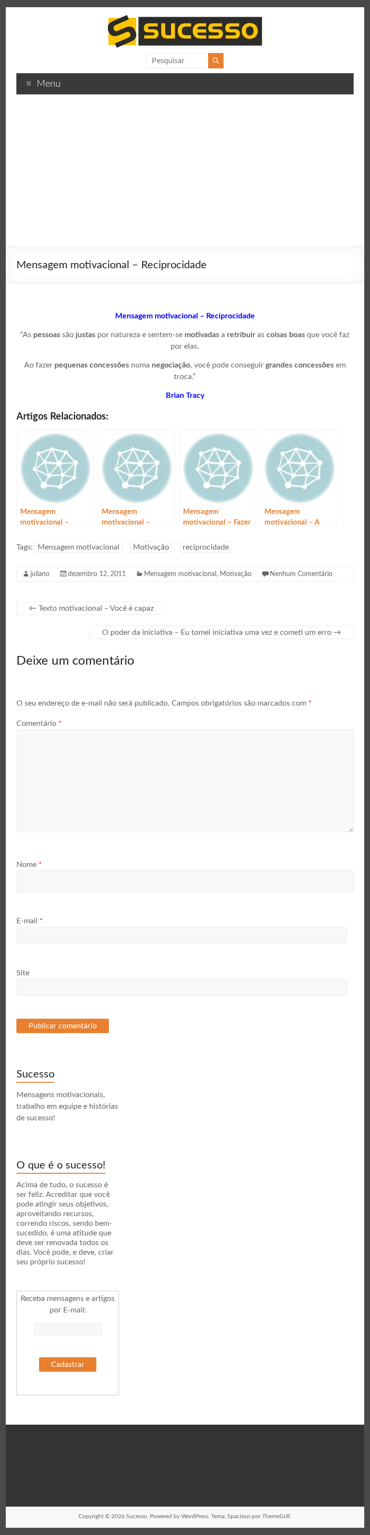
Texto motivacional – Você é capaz (91, 608)
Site (22, 973)
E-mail (29, 921)
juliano (40, 574)
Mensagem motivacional (78, 547)
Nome (29, 864)
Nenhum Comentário (301, 574)
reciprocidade (206, 547)
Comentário (39, 723)
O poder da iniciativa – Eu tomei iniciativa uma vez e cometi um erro (221, 632)
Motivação (151, 547)
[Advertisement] (185, 173)
